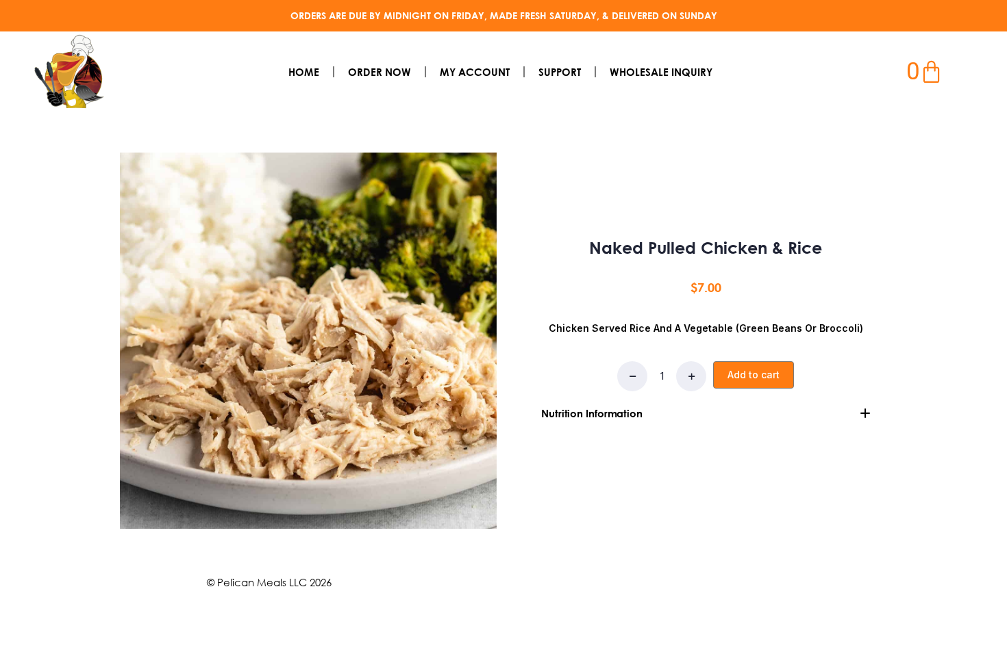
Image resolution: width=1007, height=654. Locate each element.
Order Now (379, 72)
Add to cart (754, 374)
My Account (475, 72)
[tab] (705, 413)
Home (303, 72)
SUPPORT (559, 72)
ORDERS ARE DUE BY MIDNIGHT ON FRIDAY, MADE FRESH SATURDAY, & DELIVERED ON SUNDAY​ (503, 15)
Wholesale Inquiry (661, 72)
